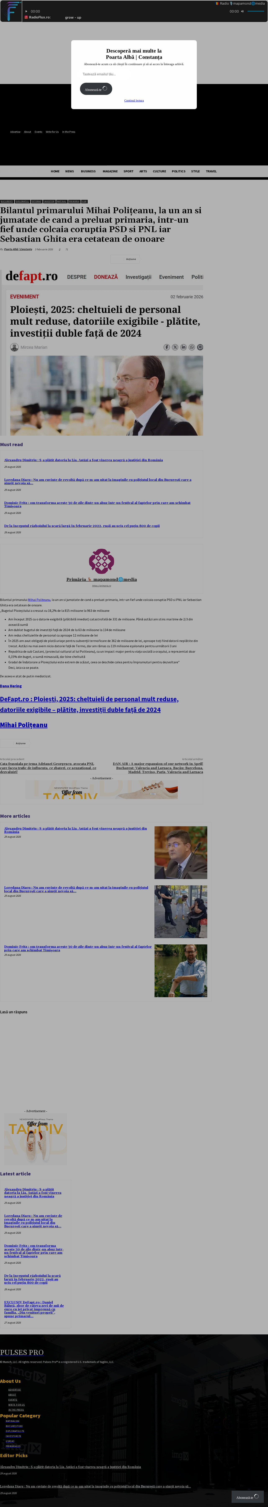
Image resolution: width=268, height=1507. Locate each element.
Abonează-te (93, 90)
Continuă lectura (134, 100)
